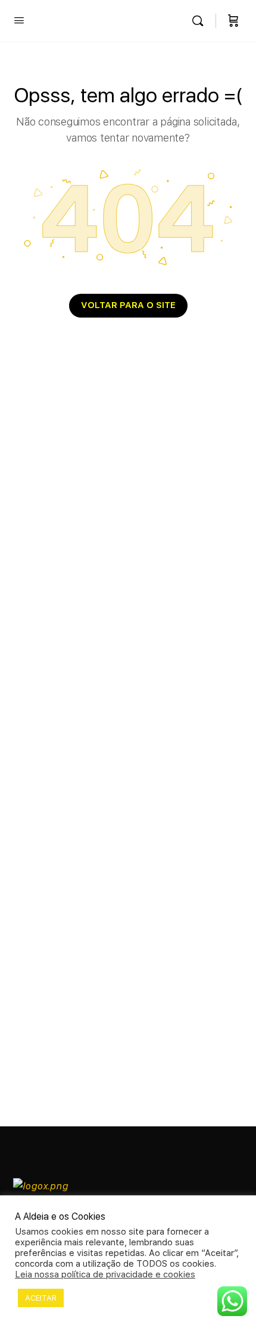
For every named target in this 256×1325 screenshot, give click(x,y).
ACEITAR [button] (41, 1297)
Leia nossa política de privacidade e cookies (105, 1274)
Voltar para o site (128, 305)
